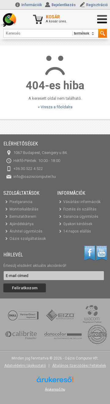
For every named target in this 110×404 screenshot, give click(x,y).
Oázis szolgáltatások (27, 239)
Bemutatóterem (22, 216)
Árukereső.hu (55, 389)
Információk (31, 5)
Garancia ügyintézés (80, 216)
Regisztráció (97, 5)
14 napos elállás (77, 231)
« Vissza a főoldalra (55, 107)
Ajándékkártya (21, 224)
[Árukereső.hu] (55, 382)
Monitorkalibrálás (23, 209)
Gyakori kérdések (77, 224)
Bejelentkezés (64, 5)
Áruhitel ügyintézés (25, 231)
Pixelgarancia (20, 202)
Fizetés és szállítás (80, 209)
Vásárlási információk (82, 202)
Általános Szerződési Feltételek (79, 366)
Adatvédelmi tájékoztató (25, 366)
